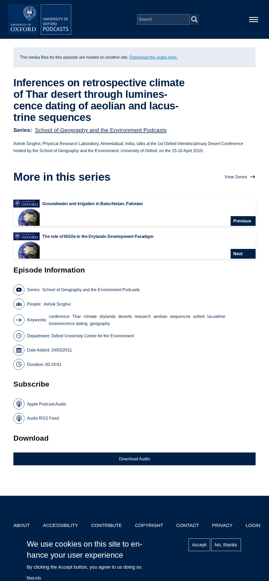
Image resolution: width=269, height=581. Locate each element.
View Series (236, 177)
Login (253, 525)
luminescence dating (68, 323)
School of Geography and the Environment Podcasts (101, 130)
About (21, 525)
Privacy (222, 525)
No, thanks (226, 544)
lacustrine (216, 316)
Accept (199, 544)
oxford (199, 316)
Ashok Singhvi (57, 304)
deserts (125, 316)
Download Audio (134, 459)
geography (100, 323)
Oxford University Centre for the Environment (92, 336)
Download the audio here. (154, 57)
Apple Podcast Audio (46, 404)
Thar (76, 316)
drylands (108, 316)
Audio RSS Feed (43, 418)
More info (34, 578)
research (142, 316)
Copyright (149, 525)
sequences (180, 316)
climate (90, 316)
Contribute (106, 525)
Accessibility (60, 525)
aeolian (160, 316)
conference (59, 316)
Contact (187, 525)
